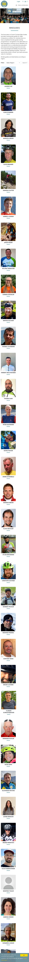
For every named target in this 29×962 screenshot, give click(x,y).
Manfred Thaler (8, 891)
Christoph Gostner (8, 581)
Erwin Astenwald (8, 477)
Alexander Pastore (8, 790)
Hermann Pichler (8, 738)
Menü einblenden (23, 5)
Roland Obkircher (8, 268)
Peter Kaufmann (8, 424)
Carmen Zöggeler (8, 294)
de (23, 1)
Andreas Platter (8, 190)
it (27, 1)
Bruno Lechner (8, 685)
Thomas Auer (8, 398)
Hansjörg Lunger (8, 943)
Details (8, 88)
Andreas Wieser (8, 502)
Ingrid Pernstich (8, 842)
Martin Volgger (8, 320)
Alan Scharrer (8, 112)
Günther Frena (8, 659)
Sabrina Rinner (8, 917)
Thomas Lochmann (8, 346)
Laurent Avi (8, 86)
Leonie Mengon (8, 816)
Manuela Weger (8, 138)
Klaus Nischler (8, 528)
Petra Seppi (8, 764)
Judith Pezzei (8, 242)
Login (18, 1)
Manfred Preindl (8, 632)
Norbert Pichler (8, 607)
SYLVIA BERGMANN (8, 554)
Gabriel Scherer (8, 216)
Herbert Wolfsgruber (8, 372)
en (25, 1)
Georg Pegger (8, 450)
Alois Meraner (8, 164)
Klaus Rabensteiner (8, 868)
